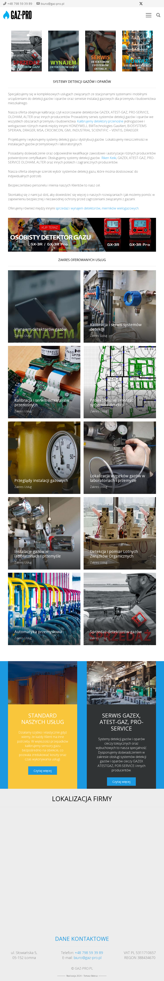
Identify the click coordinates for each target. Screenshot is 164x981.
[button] (158, 15)
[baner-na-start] (82, 235)
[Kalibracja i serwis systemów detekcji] (120, 306)
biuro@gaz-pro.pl (88, 957)
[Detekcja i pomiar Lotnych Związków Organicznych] (120, 533)
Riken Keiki (108, 158)
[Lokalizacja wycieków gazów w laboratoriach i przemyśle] (120, 457)
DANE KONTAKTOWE (82, 938)
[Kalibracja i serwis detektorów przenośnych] (44, 382)
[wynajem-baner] (63, 51)
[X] (141, 3)
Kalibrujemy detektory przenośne (100, 121)
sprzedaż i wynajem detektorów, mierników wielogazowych (97, 208)
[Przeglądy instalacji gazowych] (44, 457)
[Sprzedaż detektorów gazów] (120, 609)
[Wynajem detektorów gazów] (44, 306)
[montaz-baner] (137, 51)
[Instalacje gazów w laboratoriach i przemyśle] (44, 533)
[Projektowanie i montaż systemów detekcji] (120, 382)
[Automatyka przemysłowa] (44, 609)
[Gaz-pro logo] (17, 15)
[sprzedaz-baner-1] (26, 51)
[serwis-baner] (100, 51)
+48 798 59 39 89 (89, 952)
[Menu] (148, 15)
